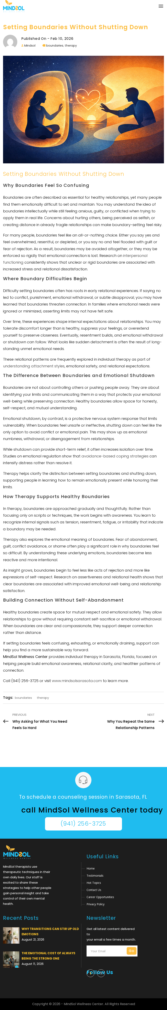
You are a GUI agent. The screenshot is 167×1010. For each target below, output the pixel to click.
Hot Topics (94, 883)
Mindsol (29, 45)
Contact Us (94, 890)
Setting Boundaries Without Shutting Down (75, 27)
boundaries (54, 45)
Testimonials (95, 875)
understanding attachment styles (34, 366)
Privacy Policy (95, 904)
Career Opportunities (100, 897)
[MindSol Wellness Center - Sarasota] (13, 6)
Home (91, 868)
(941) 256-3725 (83, 824)
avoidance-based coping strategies (114, 456)
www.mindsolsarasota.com (77, 680)
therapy (71, 45)
